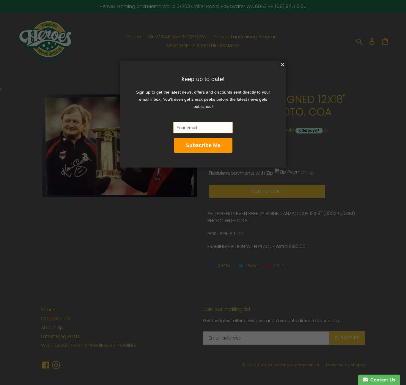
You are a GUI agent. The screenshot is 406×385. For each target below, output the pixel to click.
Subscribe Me (203, 145)
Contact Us (382, 379)
